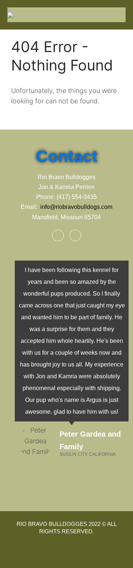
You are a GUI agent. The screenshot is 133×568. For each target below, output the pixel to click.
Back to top (120, 555)
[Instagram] (75, 235)
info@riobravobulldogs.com (76, 207)
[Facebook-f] (58, 235)
